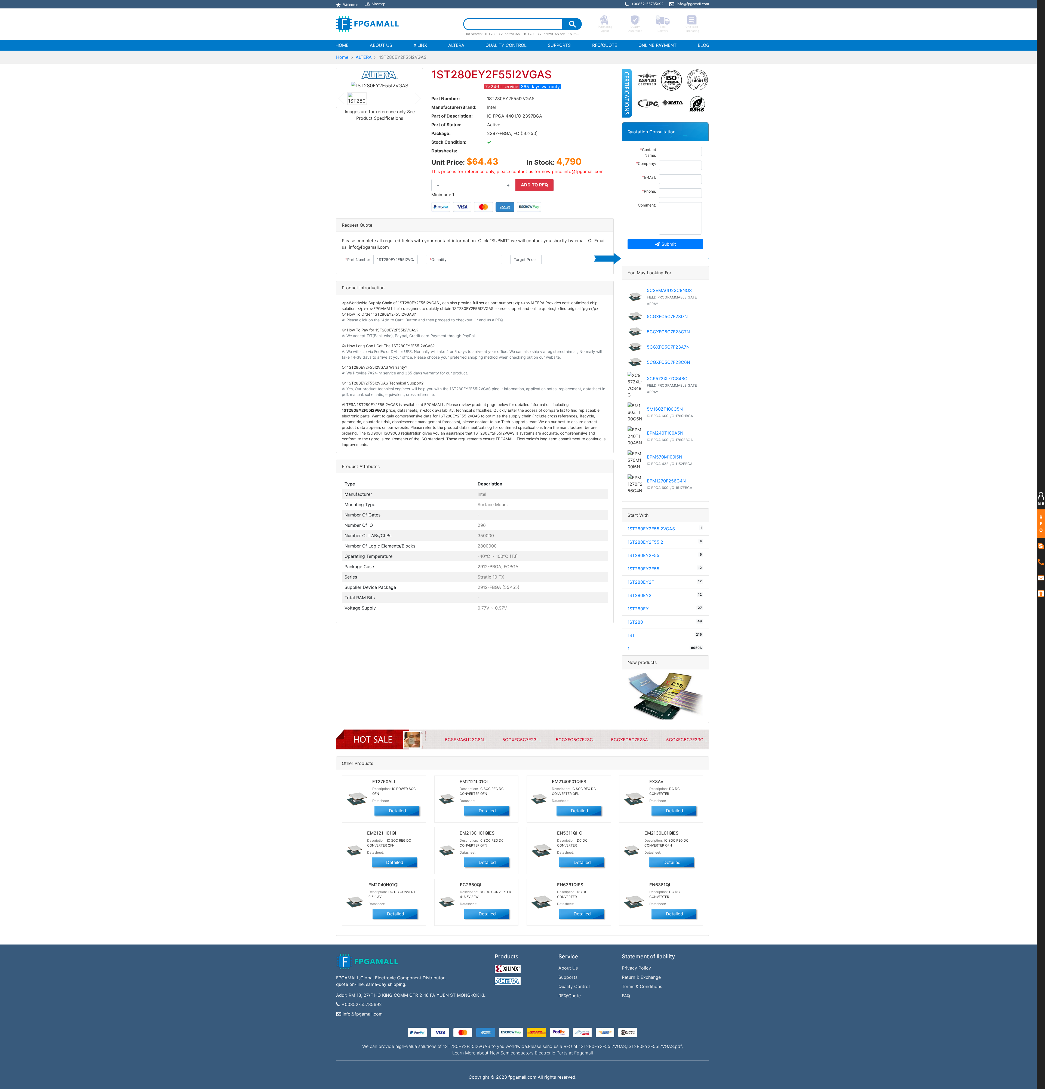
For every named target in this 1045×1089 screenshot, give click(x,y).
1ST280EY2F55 (643, 568)
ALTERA (456, 45)
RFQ (1041, 523)
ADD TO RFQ (534, 184)
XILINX (420, 45)
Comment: (647, 205)
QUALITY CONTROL (506, 45)
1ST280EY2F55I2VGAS (651, 528)
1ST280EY (638, 608)
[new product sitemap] (665, 695)
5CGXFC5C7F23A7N (668, 347)
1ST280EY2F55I (644, 555)
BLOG (703, 45)
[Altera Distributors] (508, 979)
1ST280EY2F (641, 582)
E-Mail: (649, 177)
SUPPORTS (559, 45)
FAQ (626, 995)
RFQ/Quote (569, 995)
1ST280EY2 (639, 595)
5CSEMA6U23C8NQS (669, 290)
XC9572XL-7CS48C (667, 378)
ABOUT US (381, 45)
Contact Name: (648, 152)
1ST (631, 635)
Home (342, 57)
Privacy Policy (636, 968)
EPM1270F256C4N (666, 481)
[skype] (1041, 545)
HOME (343, 45)
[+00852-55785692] (1041, 562)
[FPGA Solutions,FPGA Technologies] (367, 24)
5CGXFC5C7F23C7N (668, 331)
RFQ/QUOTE (604, 45)
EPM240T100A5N (665, 433)
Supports (567, 977)
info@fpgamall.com (363, 1014)
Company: (646, 163)
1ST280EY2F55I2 (645, 542)
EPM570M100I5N (664, 457)
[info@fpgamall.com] (1041, 577)
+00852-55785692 (362, 1004)
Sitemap (378, 4)
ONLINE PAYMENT (657, 45)
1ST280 (635, 622)
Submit (669, 244)
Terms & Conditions (642, 986)
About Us (568, 968)
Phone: (649, 191)
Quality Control (574, 986)
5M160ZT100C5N (665, 409)
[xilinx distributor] (508, 967)
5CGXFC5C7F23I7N (667, 316)
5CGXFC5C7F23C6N (668, 362)
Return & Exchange (641, 977)
